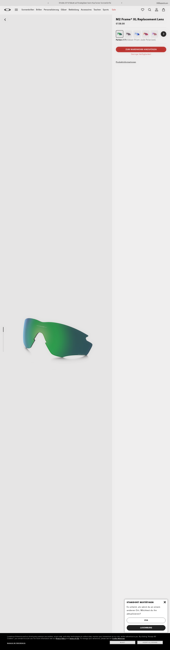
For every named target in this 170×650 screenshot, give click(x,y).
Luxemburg (146, 628)
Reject (122, 642)
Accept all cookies (150, 642)
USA (146, 620)
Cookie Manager (118, 639)
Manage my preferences (16, 643)
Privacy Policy (61, 639)
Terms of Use (74, 639)
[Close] (165, 602)
